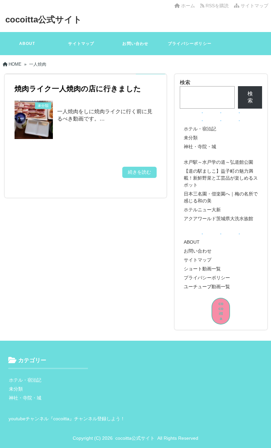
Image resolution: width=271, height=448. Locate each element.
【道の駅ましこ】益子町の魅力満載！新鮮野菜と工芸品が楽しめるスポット (221, 178)
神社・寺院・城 (200, 146)
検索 (185, 82)
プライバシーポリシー (190, 43)
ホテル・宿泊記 (200, 128)
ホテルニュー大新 (202, 209)
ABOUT (27, 43)
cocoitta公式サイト (43, 19)
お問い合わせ (135, 43)
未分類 (191, 137)
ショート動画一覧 (202, 268)
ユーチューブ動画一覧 (207, 286)
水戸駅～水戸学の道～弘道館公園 (218, 162)
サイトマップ (253, 5)
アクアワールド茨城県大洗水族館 (218, 218)
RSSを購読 (217, 5)
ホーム (187, 5)
